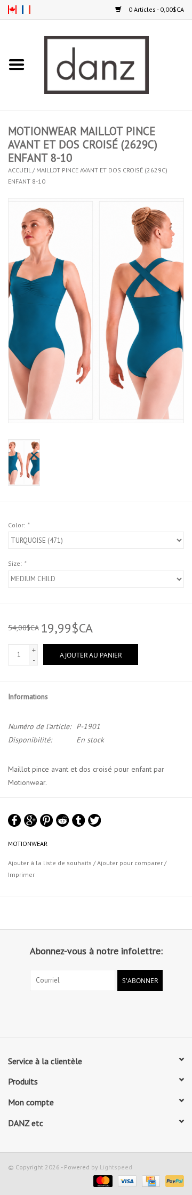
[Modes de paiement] (102, 1180)
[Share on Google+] (30, 820)
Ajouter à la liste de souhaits (50, 863)
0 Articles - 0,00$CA (155, 9)
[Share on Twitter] (94, 820)
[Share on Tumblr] (78, 820)
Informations (28, 696)
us (12, 9)
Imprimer (21, 874)
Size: (17, 563)
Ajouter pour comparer (130, 863)
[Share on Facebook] (14, 820)
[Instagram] (105, 1013)
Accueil (19, 170)
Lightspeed (116, 1167)
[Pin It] (46, 820)
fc (26, 9)
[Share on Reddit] (62, 820)
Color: (18, 525)
